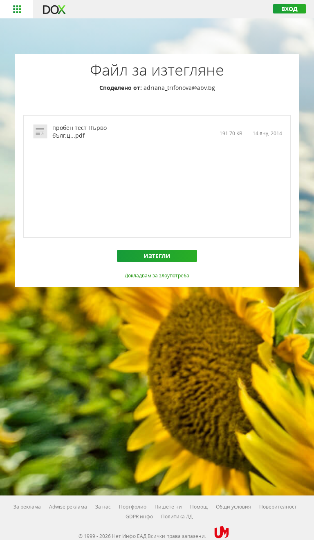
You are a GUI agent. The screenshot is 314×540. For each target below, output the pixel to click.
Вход (289, 9)
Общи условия (233, 506)
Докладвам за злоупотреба (157, 275)
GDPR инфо (139, 516)
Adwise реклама (68, 506)
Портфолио (132, 506)
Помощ (199, 506)
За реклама (27, 506)
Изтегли (157, 256)
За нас (103, 506)
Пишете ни (168, 506)
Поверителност (278, 506)
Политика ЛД (177, 516)
